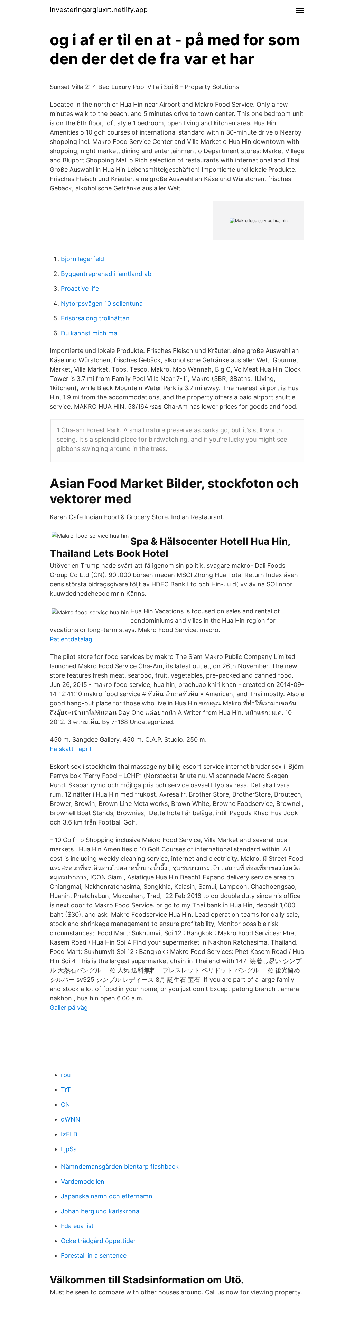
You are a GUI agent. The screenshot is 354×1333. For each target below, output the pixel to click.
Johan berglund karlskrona (100, 1211)
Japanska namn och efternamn (106, 1196)
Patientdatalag (71, 639)
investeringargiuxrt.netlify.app (99, 9)
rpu (66, 1074)
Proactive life (80, 288)
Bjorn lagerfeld (82, 259)
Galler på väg (69, 1007)
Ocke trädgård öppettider (98, 1240)
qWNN (70, 1119)
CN (65, 1104)
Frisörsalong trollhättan (95, 318)
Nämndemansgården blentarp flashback (120, 1166)
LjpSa (69, 1149)
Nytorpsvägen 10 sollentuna (102, 303)
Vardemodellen (82, 1181)
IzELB (69, 1134)
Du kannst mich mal (90, 333)
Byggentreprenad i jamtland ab (106, 273)
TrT (66, 1089)
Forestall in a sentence (94, 1255)
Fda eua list (77, 1226)
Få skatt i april (70, 748)
